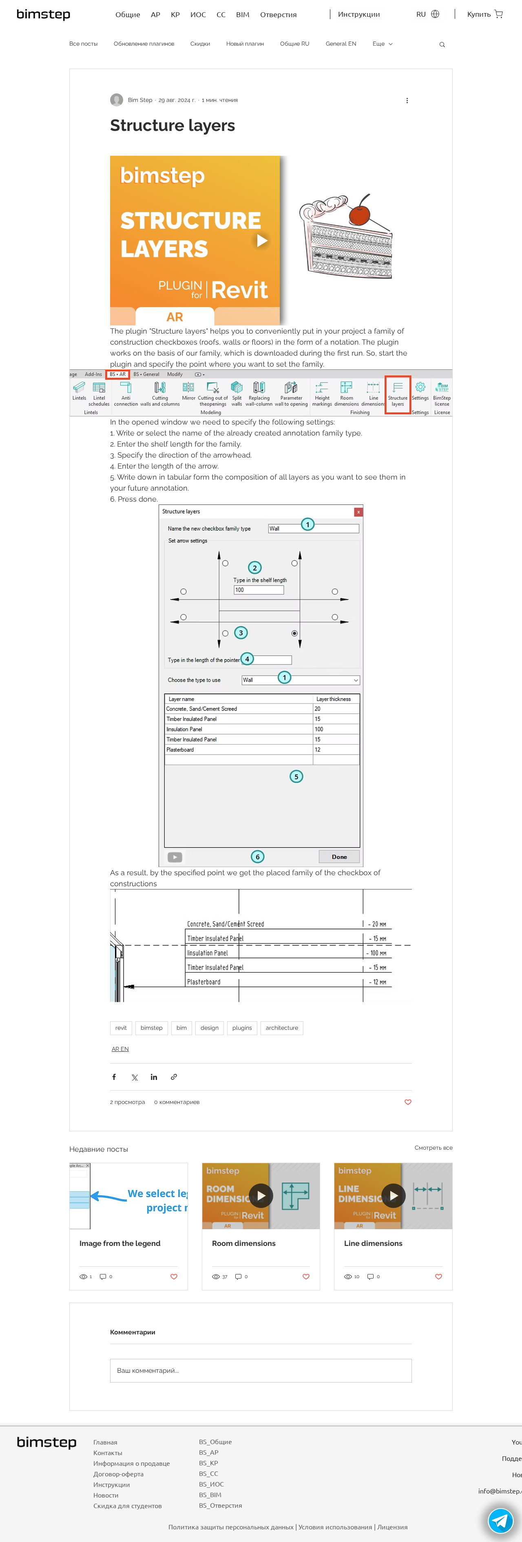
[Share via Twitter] (134, 1077)
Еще (379, 43)
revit (121, 1027)
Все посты (83, 43)
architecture (282, 1027)
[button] (442, 44)
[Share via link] (174, 1077)
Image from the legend (120, 1243)
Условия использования (335, 1526)
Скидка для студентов (127, 1505)
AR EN (120, 1049)
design (210, 1027)
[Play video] (261, 240)
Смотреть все (434, 1147)
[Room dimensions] (261, 1196)
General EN (341, 43)
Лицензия (392, 1526)
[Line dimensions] (393, 1196)
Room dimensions (244, 1243)
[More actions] (407, 100)
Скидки (200, 43)
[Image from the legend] (129, 1196)
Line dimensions (373, 1243)
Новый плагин (245, 43)
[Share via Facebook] (114, 1077)
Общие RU (295, 43)
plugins (242, 1027)
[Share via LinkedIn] (154, 1077)
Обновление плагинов (144, 43)
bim (182, 1027)
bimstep (152, 1027)
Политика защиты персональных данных (231, 1526)
